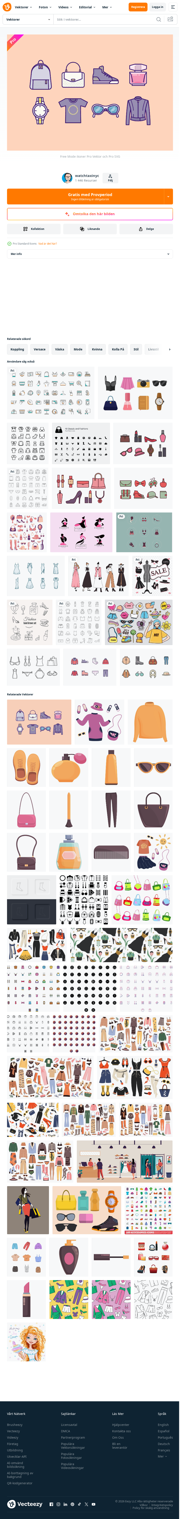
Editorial (85, 7)
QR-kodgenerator (19, 1481)
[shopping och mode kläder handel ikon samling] (50, 390)
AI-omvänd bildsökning (15, 1462)
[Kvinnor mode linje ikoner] (146, 665)
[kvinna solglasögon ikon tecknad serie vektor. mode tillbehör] (153, 765)
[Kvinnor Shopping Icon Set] (153, 1255)
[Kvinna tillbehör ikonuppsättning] (27, 530)
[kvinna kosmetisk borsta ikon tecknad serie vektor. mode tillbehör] (68, 807)
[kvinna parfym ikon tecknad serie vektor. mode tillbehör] (68, 1255)
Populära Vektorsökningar (72, 1443)
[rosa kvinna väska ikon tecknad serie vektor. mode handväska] (26, 807)
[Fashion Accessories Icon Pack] (143, 486)
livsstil (153, 347)
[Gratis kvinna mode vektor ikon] (135, 390)
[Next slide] (163, 347)
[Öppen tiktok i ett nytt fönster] (79, 1502)
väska (59, 347)
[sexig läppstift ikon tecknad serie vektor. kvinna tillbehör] (26, 1297)
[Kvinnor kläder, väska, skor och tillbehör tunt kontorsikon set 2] (78, 620)
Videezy (12, 1435)
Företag (12, 1441)
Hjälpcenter (118, 1422)
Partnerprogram (72, 1435)
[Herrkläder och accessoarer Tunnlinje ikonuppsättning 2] (27, 486)
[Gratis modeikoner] (89, 665)
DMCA (64, 1429)
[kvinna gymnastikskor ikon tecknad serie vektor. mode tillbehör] (26, 765)
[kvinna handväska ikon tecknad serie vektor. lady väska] (153, 807)
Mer (105, 7)
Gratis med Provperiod (90, 196)
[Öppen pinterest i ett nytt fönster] (72, 1502)
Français (161, 1448)
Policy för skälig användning (147, 1505)
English (160, 1422)
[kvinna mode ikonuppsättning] (81, 486)
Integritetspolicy (159, 1503)
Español (160, 1429)
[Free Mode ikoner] (39, 719)
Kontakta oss (119, 1429)
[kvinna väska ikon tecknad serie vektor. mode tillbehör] (26, 850)
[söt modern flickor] (26, 1339)
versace (39, 347)
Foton (43, 7)
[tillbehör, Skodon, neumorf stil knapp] (31, 897)
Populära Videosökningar (71, 1463)
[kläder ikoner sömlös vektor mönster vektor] (68, 1297)
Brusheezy (14, 1422)
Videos (63, 7)
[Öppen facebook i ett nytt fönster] (51, 1502)
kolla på (118, 347)
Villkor (140, 1503)
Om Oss (116, 1435)
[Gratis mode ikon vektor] (33, 665)
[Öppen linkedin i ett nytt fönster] (65, 1502)
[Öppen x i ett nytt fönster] (86, 1502)
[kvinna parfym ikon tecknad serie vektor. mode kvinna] (68, 765)
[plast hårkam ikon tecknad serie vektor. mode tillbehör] (111, 850)
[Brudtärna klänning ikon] (36, 574)
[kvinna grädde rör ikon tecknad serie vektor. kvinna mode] (111, 765)
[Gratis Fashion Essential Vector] (86, 1208)
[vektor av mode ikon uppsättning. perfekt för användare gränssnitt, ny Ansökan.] (28, 1031)
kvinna (97, 347)
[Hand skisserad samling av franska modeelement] (29, 620)
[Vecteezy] (7, 7)
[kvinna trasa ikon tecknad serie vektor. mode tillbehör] (150, 719)
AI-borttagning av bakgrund (20, 1472)
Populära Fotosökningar (70, 1453)
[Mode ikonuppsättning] (143, 441)
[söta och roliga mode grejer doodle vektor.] (139, 620)
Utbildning (15, 1448)
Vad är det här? (47, 243)
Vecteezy (13, 1429)
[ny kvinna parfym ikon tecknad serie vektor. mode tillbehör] (68, 850)
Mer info (16, 252)
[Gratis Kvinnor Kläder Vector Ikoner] (144, 530)
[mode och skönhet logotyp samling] (81, 530)
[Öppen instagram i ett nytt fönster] (58, 1502)
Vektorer (21, 7)
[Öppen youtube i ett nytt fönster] (93, 1502)
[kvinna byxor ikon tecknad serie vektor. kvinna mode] (111, 807)
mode (78, 347)
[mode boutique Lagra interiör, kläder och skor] (125, 1159)
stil (136, 347)
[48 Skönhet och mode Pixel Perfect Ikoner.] (81, 441)
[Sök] (158, 19)
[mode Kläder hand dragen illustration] (26, 1255)
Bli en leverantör (117, 1443)
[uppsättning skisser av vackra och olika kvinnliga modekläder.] (98, 574)
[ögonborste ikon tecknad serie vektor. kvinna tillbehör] (111, 1255)
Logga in (157, 7)
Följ (110, 180)
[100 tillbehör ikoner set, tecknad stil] (149, 1208)
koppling (17, 347)
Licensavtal (68, 1422)
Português (162, 1435)
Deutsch (161, 1441)
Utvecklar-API (17, 1454)
